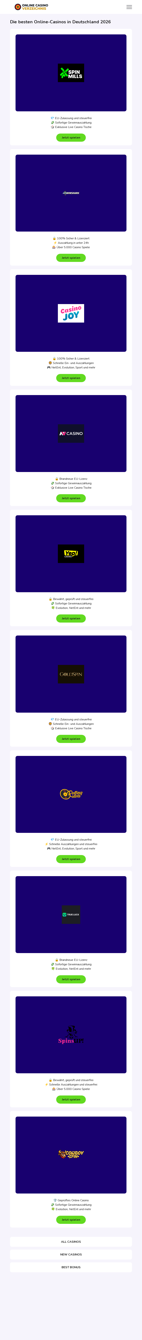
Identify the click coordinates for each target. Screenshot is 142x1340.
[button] (71, 138)
